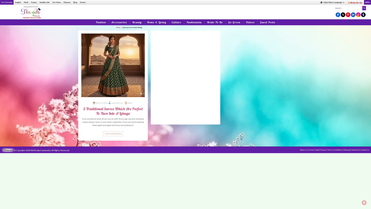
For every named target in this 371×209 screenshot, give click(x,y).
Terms (330, 150)
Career (311, 150)
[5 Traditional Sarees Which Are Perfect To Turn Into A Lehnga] (113, 65)
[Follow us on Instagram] (358, 15)
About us (303, 150)
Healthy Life (44, 2)
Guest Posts (267, 22)
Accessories (119, 22)
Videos (250, 22)
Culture (176, 22)
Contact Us (365, 150)
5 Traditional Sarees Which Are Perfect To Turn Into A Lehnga (113, 111)
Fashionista (194, 22)
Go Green (234, 22)
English (18, 2)
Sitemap (347, 150)
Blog (75, 2)
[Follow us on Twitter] (343, 15)
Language (332, 2)
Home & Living (156, 22)
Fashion (101, 22)
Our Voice (56, 2)
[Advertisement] (185, 10)
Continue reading (113, 134)
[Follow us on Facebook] (338, 15)
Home (118, 27)
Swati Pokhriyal (117, 103)
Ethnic (129, 103)
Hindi (26, 2)
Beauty (137, 22)
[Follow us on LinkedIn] (353, 15)
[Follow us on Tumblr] (363, 15)
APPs (367, 2)
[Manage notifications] (364, 202)
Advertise (356, 150)
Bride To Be (215, 22)
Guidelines (338, 150)
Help (317, 150)
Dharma (67, 2)
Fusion (34, 2)
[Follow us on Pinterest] (348, 15)
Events (83, 2)
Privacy (323, 150)
